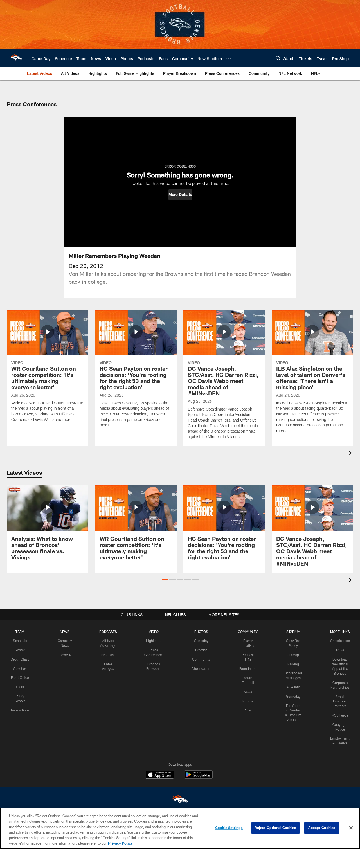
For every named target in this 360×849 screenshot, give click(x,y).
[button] (180, 194)
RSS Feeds (340, 715)
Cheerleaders (201, 668)
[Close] (351, 828)
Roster (20, 650)
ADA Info (293, 687)
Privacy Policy (120, 843)
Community (201, 659)
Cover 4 (65, 655)
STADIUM (293, 632)
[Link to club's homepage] (15, 58)
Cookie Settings (229, 827)
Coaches (19, 668)
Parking (293, 664)
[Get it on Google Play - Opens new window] (198, 777)
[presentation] (351, 453)
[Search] (278, 58)
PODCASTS (108, 632)
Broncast (108, 655)
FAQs (340, 650)
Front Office (20, 677)
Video (248, 710)
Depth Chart (20, 659)
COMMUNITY (248, 632)
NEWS (64, 632)
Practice (201, 650)
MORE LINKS (340, 632)
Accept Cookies (322, 827)
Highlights (153, 641)
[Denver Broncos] (180, 800)
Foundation (247, 668)
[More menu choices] (228, 58)
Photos (247, 701)
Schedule (20, 641)
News (248, 692)
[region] (180, 828)
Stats (20, 687)
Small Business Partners (340, 701)
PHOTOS (201, 632)
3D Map (293, 655)
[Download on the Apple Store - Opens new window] (159, 775)
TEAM (19, 632)
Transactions (20, 710)
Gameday (201, 641)
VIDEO (154, 632)
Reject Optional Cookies (275, 827)
